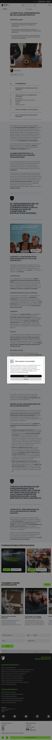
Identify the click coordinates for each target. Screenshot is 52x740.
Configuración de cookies (27, 369)
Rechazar (26, 379)
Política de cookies (24, 372)
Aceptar (26, 376)
